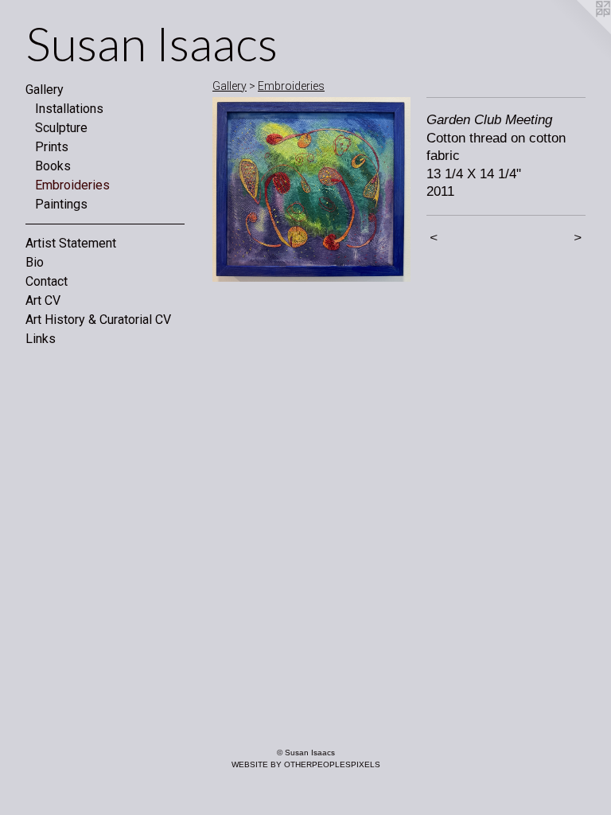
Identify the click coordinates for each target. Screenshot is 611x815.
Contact (46, 281)
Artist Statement (70, 243)
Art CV (42, 300)
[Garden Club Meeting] (311, 189)
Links (40, 338)
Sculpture (61, 127)
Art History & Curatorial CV (98, 319)
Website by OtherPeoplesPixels (306, 764)
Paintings (61, 204)
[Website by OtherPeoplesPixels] (579, 32)
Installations (69, 108)
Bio (34, 262)
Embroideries (72, 185)
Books (53, 166)
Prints (51, 146)
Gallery (44, 89)
